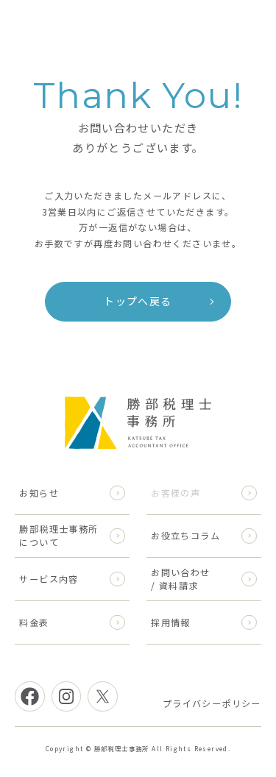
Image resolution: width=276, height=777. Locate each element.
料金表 (34, 622)
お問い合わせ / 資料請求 (180, 579)
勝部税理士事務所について (58, 535)
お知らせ (39, 492)
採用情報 (171, 622)
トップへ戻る (137, 301)
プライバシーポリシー (212, 703)
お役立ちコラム (185, 535)
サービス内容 (48, 578)
